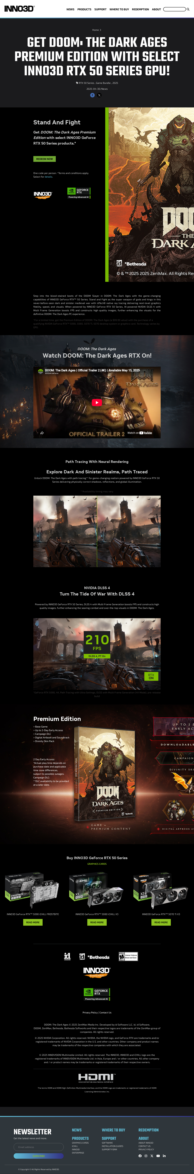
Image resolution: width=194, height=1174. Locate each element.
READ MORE (33, 922)
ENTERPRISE (78, 1153)
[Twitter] (99, 95)
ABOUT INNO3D (146, 1143)
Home (95, 29)
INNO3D (76, 1149)
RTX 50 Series (86, 82)
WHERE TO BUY (119, 9)
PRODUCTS (84, 9)
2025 (115, 82)
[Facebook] (92, 95)
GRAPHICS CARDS (80, 1143)
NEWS (70, 9)
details (48, 176)
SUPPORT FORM (109, 1149)
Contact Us (105, 1012)
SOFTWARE (107, 1143)
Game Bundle (103, 82)
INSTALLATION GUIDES (112, 1146)
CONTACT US (145, 1146)
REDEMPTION (140, 9)
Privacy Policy (90, 1012)
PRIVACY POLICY (146, 1149)
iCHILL (75, 1146)
